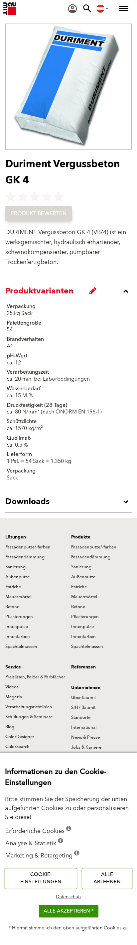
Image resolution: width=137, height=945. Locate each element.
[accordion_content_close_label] (70, 291)
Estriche (13, 587)
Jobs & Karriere (86, 747)
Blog (9, 726)
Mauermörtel (18, 596)
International (83, 727)
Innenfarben (17, 636)
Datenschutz (68, 897)
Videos (12, 687)
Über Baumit (83, 697)
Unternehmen (85, 687)
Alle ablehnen (107, 878)
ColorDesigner (19, 736)
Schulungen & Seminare (29, 717)
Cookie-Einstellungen (41, 878)
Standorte (80, 717)
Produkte (80, 537)
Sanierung (15, 567)
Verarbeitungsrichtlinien (28, 707)
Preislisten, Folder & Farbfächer (35, 677)
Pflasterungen (19, 616)
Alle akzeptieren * (69, 911)
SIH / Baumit (83, 707)
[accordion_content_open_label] (70, 501)
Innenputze (16, 626)
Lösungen (15, 537)
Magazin (13, 697)
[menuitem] (72, 8)
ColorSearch (17, 746)
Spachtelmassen (21, 646)
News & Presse (85, 737)
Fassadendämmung (25, 557)
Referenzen (83, 667)
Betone (12, 606)
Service (13, 667)
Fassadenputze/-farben (28, 547)
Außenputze (17, 577)
